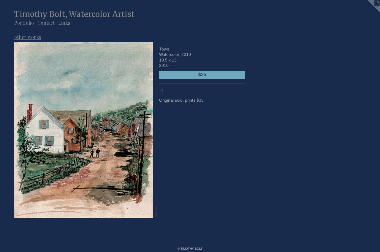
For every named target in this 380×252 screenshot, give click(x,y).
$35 (202, 74)
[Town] (83, 130)
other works (27, 37)
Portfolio (24, 23)
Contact (46, 23)
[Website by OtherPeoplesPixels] (368, 12)
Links (64, 23)
